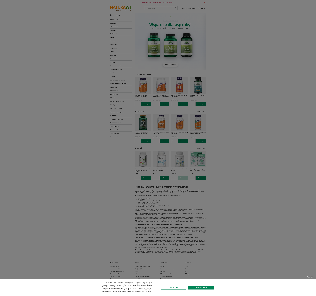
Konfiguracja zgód (173, 287)
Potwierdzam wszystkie (201, 287)
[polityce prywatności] (147, 285)
